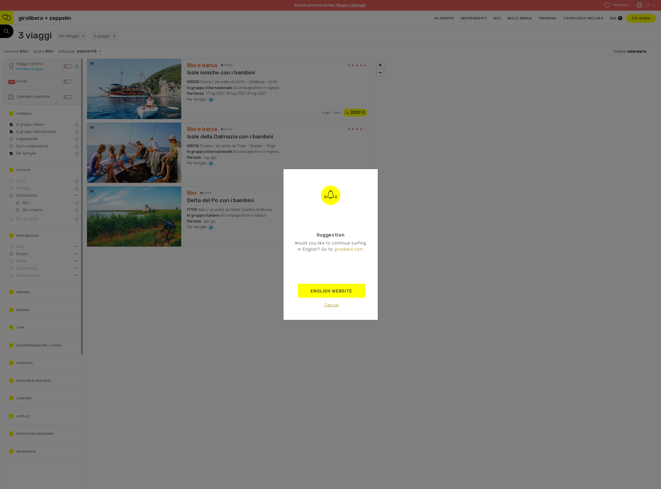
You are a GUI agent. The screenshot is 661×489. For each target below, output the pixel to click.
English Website (331, 291)
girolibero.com (349, 249)
